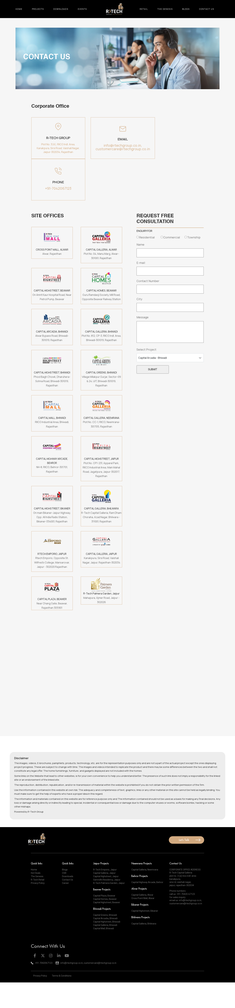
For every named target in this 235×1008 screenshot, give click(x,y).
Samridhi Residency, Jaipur (106, 879)
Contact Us (206, 9)
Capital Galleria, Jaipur (104, 873)
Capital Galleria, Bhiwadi (105, 925)
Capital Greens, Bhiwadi (105, 915)
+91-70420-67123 (186, 894)
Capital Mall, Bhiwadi (103, 928)
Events (82, 9)
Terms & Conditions (61, 975)
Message (143, 317)
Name (140, 244)
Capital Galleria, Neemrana (144, 869)
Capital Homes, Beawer (105, 899)
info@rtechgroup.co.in (190, 900)
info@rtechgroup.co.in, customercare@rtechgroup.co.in (123, 147)
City (139, 299)
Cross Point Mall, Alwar (142, 898)
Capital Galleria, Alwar (142, 895)
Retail (144, 9)
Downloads (60, 9)
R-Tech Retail (37, 879)
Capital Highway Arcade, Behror (147, 882)
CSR (64, 873)
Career (65, 883)
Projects (38, 9)
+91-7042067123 (58, 188)
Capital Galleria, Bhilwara (143, 923)
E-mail (141, 263)
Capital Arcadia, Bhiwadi (105, 918)
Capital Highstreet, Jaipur (106, 876)
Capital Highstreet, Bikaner (144, 911)
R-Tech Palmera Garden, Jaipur (109, 883)
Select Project (146, 349)
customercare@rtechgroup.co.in (185, 903)
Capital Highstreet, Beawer (106, 902)
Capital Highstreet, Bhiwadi (106, 921)
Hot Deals (35, 873)
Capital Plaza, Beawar (104, 895)
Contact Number (148, 281)
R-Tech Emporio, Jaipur (105, 869)
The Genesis (165, 9)
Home (19, 9)
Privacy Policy (38, 883)
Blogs (186, 9)
